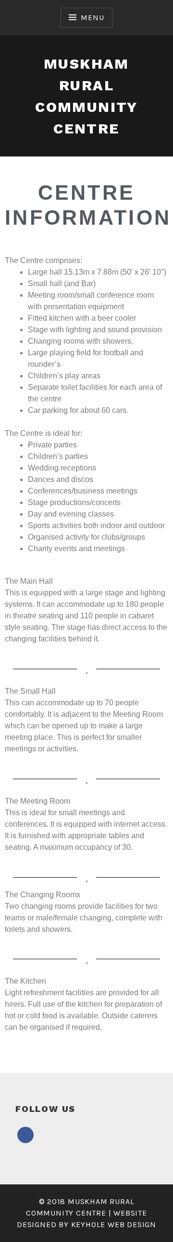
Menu (92, 17)
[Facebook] (25, 1134)
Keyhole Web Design (113, 1224)
